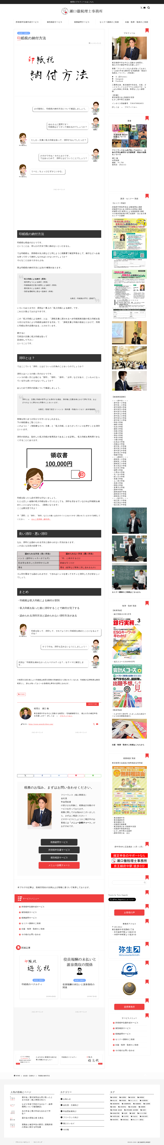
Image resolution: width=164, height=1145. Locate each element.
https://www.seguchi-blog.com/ (41, 724)
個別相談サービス (54, 22)
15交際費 (147, 1103)
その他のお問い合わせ (31, 934)
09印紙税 (22, 694)
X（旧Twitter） (122, 77)
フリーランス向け (71, 1117)
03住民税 (132, 1097)
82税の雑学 (145, 1116)
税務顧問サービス (82, 22)
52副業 (133, 1113)
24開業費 (142, 1107)
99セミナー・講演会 (138, 1119)
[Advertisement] (59, 208)
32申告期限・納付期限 (132, 1110)
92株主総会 (125, 1119)
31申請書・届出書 (117, 1110)
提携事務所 (129, 1007)
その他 (66, 1129)
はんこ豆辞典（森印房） (41, 519)
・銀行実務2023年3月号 (121, 614)
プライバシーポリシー (22, 1142)
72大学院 (126, 1116)
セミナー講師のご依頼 (109, 22)
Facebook (119, 81)
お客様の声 (129, 912)
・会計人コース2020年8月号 (123, 662)
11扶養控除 (145, 1100)
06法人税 (114, 1100)
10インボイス (133, 1100)
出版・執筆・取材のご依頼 (136, 22)
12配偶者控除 (115, 1103)
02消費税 (123, 1097)
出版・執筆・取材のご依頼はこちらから (128, 745)
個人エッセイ (69, 1123)
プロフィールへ (66, 716)
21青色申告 (123, 1107)
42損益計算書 (115, 1113)
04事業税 (141, 1097)
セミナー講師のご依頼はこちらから (126, 592)
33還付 (144, 1110)
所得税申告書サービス (59, 850)
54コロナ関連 (142, 1113)
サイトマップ (38, 1142)
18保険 (114, 1107)
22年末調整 (133, 1107)
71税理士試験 (115, 1116)
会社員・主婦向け (23, 33)
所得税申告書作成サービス (27, 22)
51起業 (125, 1113)
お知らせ (67, 1099)
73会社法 (135, 1116)
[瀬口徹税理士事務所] (82, 14)
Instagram (119, 79)
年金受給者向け (70, 1111)
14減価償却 (138, 1103)
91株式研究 (115, 1119)
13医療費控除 (127, 1103)
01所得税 (114, 1097)
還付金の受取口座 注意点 (33, 1118)
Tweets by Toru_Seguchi (118, 895)
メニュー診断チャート (59, 865)
